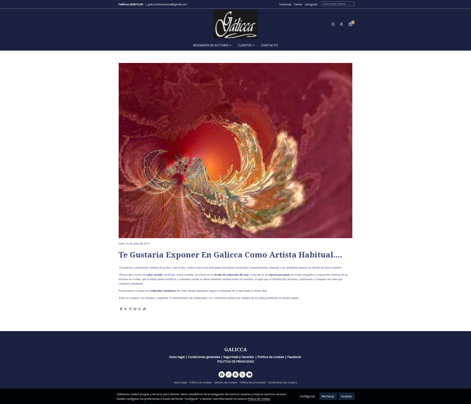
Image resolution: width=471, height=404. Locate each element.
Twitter (298, 4)
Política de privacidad (253, 382)
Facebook (285, 4)
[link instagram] (229, 374)
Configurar (307, 396)
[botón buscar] (333, 24)
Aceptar (346, 396)
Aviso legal (180, 382)
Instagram (311, 4)
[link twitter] (242, 374)
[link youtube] (249, 374)
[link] (235, 24)
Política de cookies (200, 382)
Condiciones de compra (282, 382)
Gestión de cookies (225, 382)
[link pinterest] (236, 374)
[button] (212, 45)
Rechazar (328, 396)
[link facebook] (222, 374)
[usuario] (341, 24)
